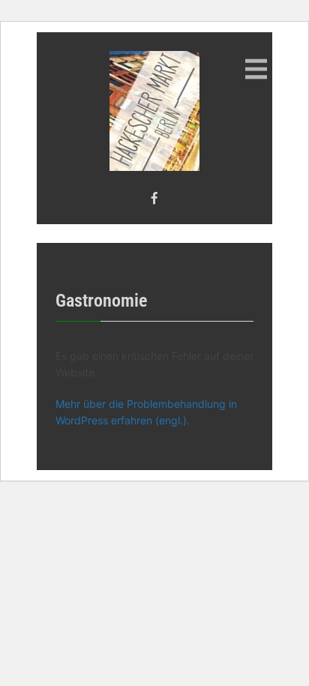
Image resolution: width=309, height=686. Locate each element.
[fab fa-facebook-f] (155, 198)
